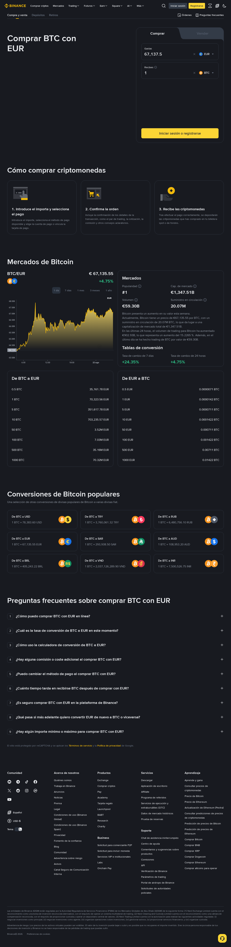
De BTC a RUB (167, 516)
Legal (57, 809)
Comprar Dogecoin (195, 856)
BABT (100, 814)
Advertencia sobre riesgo (68, 858)
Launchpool (103, 809)
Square (116, 5)
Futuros (88, 5)
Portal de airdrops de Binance (157, 882)
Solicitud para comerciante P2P (114, 845)
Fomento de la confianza (67, 840)
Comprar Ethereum (195, 862)
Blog (56, 846)
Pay (99, 791)
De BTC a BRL (21, 561)
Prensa (58, 803)
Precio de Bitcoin (194, 796)
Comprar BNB (192, 845)
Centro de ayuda (150, 843)
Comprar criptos (39, 5)
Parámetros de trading (153, 876)
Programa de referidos (153, 797)
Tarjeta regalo (105, 803)
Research (102, 820)
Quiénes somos (63, 780)
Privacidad (59, 835)
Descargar (147, 780)
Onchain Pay (104, 868)
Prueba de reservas (152, 819)
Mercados (58, 5)
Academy (102, 797)
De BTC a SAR (94, 538)
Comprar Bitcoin (193, 839)
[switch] (18, 829)
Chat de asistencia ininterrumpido (159, 838)
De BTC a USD (21, 516)
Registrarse (196, 5)
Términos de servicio (80, 745)
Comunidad (60, 852)
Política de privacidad (109, 745)
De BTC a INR (166, 561)
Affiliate (145, 791)
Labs (100, 862)
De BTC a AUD (167, 538)
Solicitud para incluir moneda (113, 850)
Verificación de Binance (154, 871)
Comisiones (147, 859)
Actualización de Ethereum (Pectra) (204, 807)
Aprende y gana (193, 780)
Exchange (102, 780)
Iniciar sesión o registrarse (180, 133)
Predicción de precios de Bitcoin (203, 823)
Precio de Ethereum (196, 801)
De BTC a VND (94, 561)
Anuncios (59, 791)
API (143, 865)
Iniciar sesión (178, 5)
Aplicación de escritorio (154, 786)
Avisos (57, 863)
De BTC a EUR (21, 538)
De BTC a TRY (94, 516)
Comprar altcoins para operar (201, 868)
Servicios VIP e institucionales (114, 856)
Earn (102, 5)
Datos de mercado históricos (157, 813)
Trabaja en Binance (64, 786)
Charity (101, 826)
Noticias (58, 797)
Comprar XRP (192, 850)
